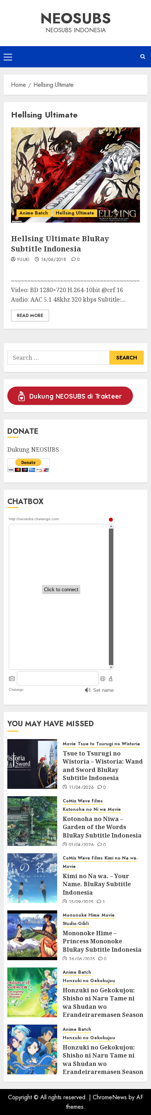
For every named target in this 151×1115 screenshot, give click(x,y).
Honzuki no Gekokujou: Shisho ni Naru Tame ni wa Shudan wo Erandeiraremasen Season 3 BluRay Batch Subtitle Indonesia (103, 1010)
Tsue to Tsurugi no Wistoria (109, 744)
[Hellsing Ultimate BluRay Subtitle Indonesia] (75, 175)
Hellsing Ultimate (75, 213)
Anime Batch (33, 213)
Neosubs (75, 18)
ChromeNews (110, 1097)
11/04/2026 (81, 788)
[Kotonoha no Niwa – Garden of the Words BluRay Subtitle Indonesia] (32, 821)
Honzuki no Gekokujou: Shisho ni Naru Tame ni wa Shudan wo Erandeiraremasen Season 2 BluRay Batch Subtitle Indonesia (103, 1067)
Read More (30, 315)
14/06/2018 (53, 260)
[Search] (142, 57)
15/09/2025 (81, 902)
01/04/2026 (81, 845)
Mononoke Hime (81, 915)
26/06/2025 (82, 959)
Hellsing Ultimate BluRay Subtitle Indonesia (60, 244)
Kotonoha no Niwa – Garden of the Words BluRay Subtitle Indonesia (102, 827)
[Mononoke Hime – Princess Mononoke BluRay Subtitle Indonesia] (32, 935)
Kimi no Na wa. (121, 858)
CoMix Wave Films (83, 801)
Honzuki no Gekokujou (89, 981)
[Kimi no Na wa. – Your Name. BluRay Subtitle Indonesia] (32, 878)
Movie (69, 744)
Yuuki (23, 260)
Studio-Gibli (76, 924)
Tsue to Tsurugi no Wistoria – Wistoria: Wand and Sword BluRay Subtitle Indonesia (103, 765)
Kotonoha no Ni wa (84, 809)
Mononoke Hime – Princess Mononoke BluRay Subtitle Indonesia (102, 941)
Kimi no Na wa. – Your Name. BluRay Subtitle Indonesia (97, 884)
